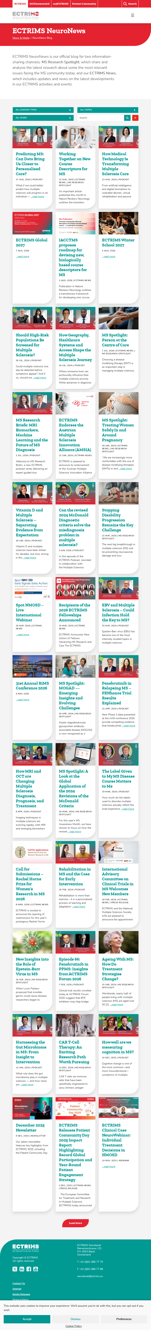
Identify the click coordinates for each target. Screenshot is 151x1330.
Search (127, 118)
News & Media (21, 38)
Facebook (29, 1269)
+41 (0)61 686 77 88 (91, 1269)
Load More (75, 1223)
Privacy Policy (20, 1299)
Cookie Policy (74, 1326)
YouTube (36, 1269)
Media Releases (21, 1294)
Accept (27, 1319)
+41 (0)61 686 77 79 (91, 1261)
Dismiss (75, 1319)
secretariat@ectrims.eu (90, 1276)
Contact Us (19, 1283)
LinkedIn (22, 1269)
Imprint (17, 1288)
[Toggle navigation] (132, 15)
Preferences (123, 1319)
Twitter (15, 1269)
